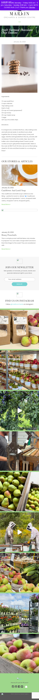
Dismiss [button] (32, 7)
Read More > (6, 204)
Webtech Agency (24, 694)
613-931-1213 (7, 2)
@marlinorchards (17, 304)
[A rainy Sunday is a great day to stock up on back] (19, 370)
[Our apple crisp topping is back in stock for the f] (19, 329)
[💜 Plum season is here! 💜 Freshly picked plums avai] (19, 410)
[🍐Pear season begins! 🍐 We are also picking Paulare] (19, 491)
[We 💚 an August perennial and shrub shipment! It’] (19, 613)
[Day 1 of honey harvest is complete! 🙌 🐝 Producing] (19, 532)
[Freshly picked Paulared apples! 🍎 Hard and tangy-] (19, 653)
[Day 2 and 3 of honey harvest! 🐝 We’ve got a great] (19, 451)
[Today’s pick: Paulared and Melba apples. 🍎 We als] (19, 572)
